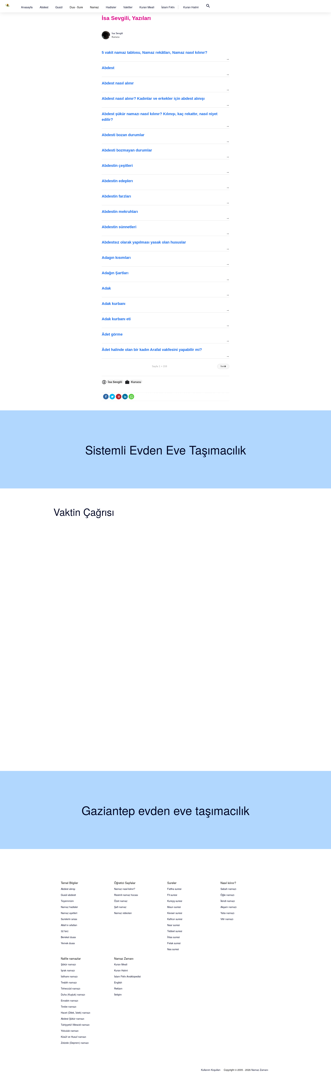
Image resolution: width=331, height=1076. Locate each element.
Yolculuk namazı (69, 1030)
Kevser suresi (174, 913)
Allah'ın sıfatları (69, 925)
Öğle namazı (227, 895)
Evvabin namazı (69, 1000)
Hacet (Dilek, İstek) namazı (75, 1012)
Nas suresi (173, 949)
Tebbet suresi (174, 931)
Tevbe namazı (68, 1006)
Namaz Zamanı (259, 1070)
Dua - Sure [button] (76, 7)
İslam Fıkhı (168, 7)
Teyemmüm (67, 901)
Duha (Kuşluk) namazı (73, 994)
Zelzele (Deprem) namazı (75, 1042)
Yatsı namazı (227, 913)
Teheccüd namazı (70, 988)
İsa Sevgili (117, 33)
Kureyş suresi (174, 901)
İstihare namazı (69, 976)
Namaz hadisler (69, 907)
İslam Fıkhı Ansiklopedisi (127, 976)
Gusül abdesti (68, 895)
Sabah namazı (228, 889)
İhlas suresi (173, 937)
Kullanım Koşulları (210, 1070)
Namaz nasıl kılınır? (124, 889)
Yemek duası (68, 943)
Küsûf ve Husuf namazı (73, 1036)
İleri (222, 366)
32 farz (64, 931)
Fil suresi (172, 895)
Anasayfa (27, 7)
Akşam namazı (228, 907)
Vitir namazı (226, 919)
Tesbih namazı (69, 982)
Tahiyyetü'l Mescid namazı (75, 1024)
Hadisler (111, 7)
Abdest (44, 7)
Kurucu (136, 381)
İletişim (118, 994)
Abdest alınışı (68, 889)
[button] (27, 7)
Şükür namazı (68, 964)
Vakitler (127, 7)
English (118, 982)
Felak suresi (173, 943)
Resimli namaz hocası (126, 895)
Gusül (59, 7)
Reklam (118, 988)
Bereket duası (68, 937)
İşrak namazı (68, 970)
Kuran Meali (146, 7)
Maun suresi (174, 907)
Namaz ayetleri (69, 913)
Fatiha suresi (174, 889)
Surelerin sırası (69, 919)
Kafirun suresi (174, 919)
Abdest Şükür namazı (72, 1018)
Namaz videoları (123, 913)
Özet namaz (120, 901)
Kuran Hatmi (191, 7)
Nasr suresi (173, 925)
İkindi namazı (227, 901)
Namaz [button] (94, 7)
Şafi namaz (120, 907)
